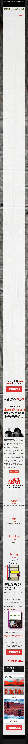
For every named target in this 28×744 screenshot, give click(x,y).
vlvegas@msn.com (14, 59)
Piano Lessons (14, 170)
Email (13, 6)
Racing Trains (14, 327)
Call (15, 6)
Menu (21, 15)
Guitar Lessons (14, 152)
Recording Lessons (14, 206)
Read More (14, 472)
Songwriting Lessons (14, 188)
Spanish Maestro (14, 351)
